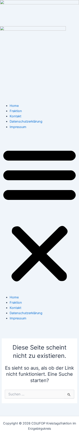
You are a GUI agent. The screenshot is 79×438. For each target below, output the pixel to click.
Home (14, 106)
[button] (39, 214)
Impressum (18, 127)
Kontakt (15, 116)
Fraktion (16, 111)
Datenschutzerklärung (26, 121)
